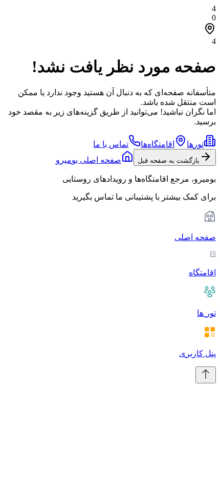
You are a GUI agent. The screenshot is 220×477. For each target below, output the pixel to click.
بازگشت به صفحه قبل (169, 160)
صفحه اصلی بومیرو (88, 160)
